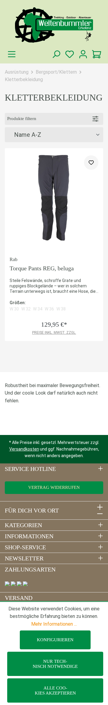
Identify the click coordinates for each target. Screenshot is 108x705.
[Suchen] (56, 54)
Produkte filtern (21, 118)
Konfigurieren (55, 639)
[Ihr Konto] (83, 54)
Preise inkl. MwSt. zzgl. (54, 332)
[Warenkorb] (96, 54)
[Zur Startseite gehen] (54, 25)
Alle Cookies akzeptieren (55, 690)
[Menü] (11, 54)
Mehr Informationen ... (54, 624)
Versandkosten (24, 449)
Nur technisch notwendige (55, 664)
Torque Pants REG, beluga (42, 268)
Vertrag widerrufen (54, 487)
